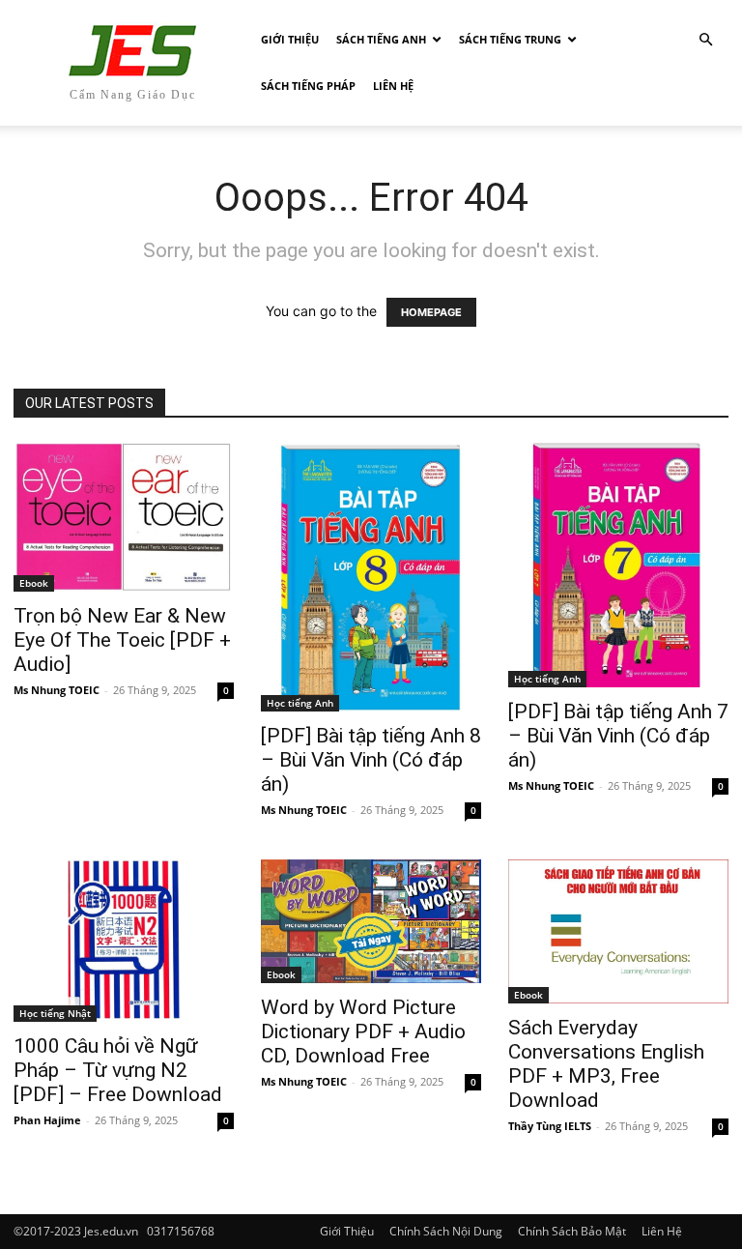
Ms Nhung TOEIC (57, 690)
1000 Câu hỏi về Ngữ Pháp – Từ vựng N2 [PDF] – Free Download (118, 1070)
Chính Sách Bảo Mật (572, 1231)
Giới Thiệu (290, 39)
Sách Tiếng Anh (381, 39)
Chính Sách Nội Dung (445, 1231)
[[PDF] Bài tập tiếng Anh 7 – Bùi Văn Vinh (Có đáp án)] (618, 565)
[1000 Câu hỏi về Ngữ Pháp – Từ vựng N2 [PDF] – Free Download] (124, 941)
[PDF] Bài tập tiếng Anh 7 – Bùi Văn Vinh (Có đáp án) (618, 735)
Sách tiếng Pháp (308, 85)
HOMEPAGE (431, 312)
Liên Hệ (393, 85)
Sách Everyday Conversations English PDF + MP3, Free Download (606, 1064)
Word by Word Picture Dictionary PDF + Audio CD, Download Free (363, 1031)
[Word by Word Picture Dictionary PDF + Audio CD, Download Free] (371, 921)
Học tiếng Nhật (55, 1013)
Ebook (33, 583)
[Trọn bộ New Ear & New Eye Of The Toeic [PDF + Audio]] (124, 517)
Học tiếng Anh (300, 703)
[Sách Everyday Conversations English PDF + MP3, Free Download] (618, 931)
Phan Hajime (47, 1120)
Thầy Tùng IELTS (549, 1125)
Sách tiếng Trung (510, 39)
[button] (705, 40)
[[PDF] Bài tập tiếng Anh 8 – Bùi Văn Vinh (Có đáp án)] (371, 577)
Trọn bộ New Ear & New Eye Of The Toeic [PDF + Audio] (122, 640)
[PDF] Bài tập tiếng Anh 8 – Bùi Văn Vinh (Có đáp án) (371, 760)
